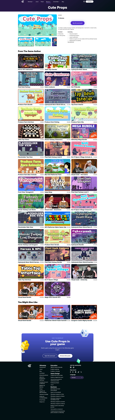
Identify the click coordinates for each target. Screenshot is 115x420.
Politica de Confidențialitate (43, 397)
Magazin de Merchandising (43, 391)
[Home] (23, 2)
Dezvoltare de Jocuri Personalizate (55, 389)
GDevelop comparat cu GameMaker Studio (56, 398)
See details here (71, 42)
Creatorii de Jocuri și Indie (57, 375)
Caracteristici (43, 367)
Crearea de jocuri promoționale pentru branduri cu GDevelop (58, 411)
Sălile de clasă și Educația (56, 367)
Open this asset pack (50, 355)
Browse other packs (65, 355)
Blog (63, 1)
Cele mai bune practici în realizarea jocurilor (56, 380)
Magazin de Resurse (42, 386)
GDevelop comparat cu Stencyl (58, 403)
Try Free (89, 1)
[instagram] (72, 372)
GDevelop (62, 18)
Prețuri (42, 1)
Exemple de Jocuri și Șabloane (44, 382)
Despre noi (42, 401)
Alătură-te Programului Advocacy (42, 378)
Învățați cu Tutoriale (55, 371)
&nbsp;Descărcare (44, 375)
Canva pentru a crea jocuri (57, 409)
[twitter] (81, 372)
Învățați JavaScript (55, 369)
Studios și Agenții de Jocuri (57, 377)
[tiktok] (78, 372)
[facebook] (70, 372)
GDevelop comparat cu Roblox (58, 396)
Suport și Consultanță (56, 392)
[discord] (70, 367)
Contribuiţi (42, 373)
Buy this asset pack (77, 23)
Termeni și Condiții (44, 394)
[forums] (73, 367)
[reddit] (75, 372)
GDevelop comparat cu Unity (57, 394)
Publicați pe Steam (55, 382)
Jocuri (37, 1)
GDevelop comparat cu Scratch (58, 401)
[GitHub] (84, 1)
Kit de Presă (42, 400)
